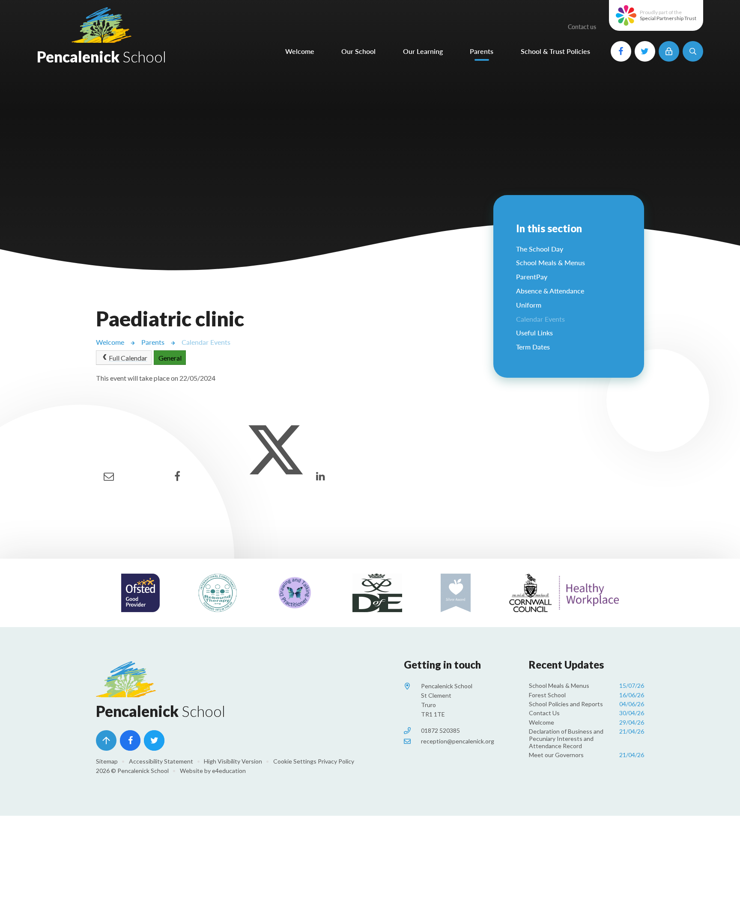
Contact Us (586, 712)
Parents (152, 342)
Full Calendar (128, 358)
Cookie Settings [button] (294, 761)
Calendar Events (206, 342)
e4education (229, 770)
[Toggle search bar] (693, 51)
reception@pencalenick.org (457, 741)
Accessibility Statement (161, 761)
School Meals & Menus (586, 685)
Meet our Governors (586, 754)
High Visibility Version (233, 761)
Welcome (110, 342)
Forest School (586, 695)
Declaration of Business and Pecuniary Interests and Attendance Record (586, 738)
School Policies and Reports (586, 704)
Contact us (582, 26)
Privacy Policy (336, 761)
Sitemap (107, 761)
